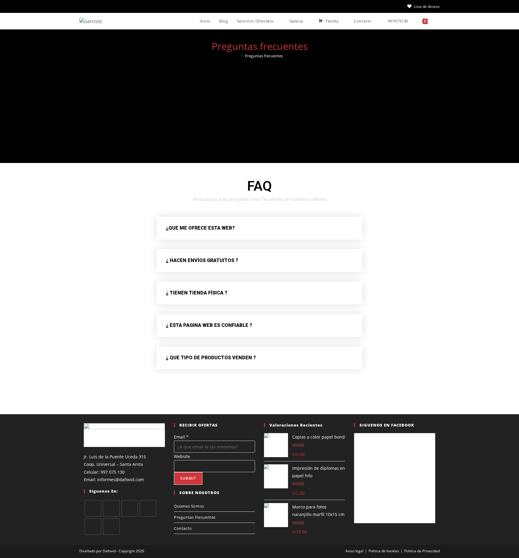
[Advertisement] (259, 108)
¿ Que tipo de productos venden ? (211, 357)
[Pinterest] (93, 526)
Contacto (183, 528)
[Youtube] (111, 526)
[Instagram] (129, 508)
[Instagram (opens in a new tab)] (114, 6)
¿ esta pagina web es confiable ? (209, 325)
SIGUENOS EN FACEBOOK (387, 425)
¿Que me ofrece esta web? (200, 228)
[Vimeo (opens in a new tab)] (146, 6)
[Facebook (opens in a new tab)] (92, 6)
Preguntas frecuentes (264, 56)
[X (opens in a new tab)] (83, 6)
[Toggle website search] (438, 21)
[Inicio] (237, 56)
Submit (188, 478)
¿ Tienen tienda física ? (196, 293)
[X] (93, 508)
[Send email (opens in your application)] (157, 6)
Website (182, 456)
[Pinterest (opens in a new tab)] (103, 6)
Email (181, 437)
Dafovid (109, 550)
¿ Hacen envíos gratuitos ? (202, 260)
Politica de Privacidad (422, 550)
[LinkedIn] (148, 508)
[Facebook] (111, 508)
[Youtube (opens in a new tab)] (135, 6)
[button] (259, 228)
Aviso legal (354, 550)
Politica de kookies (384, 550)
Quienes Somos (189, 506)
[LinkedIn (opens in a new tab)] (125, 6)
